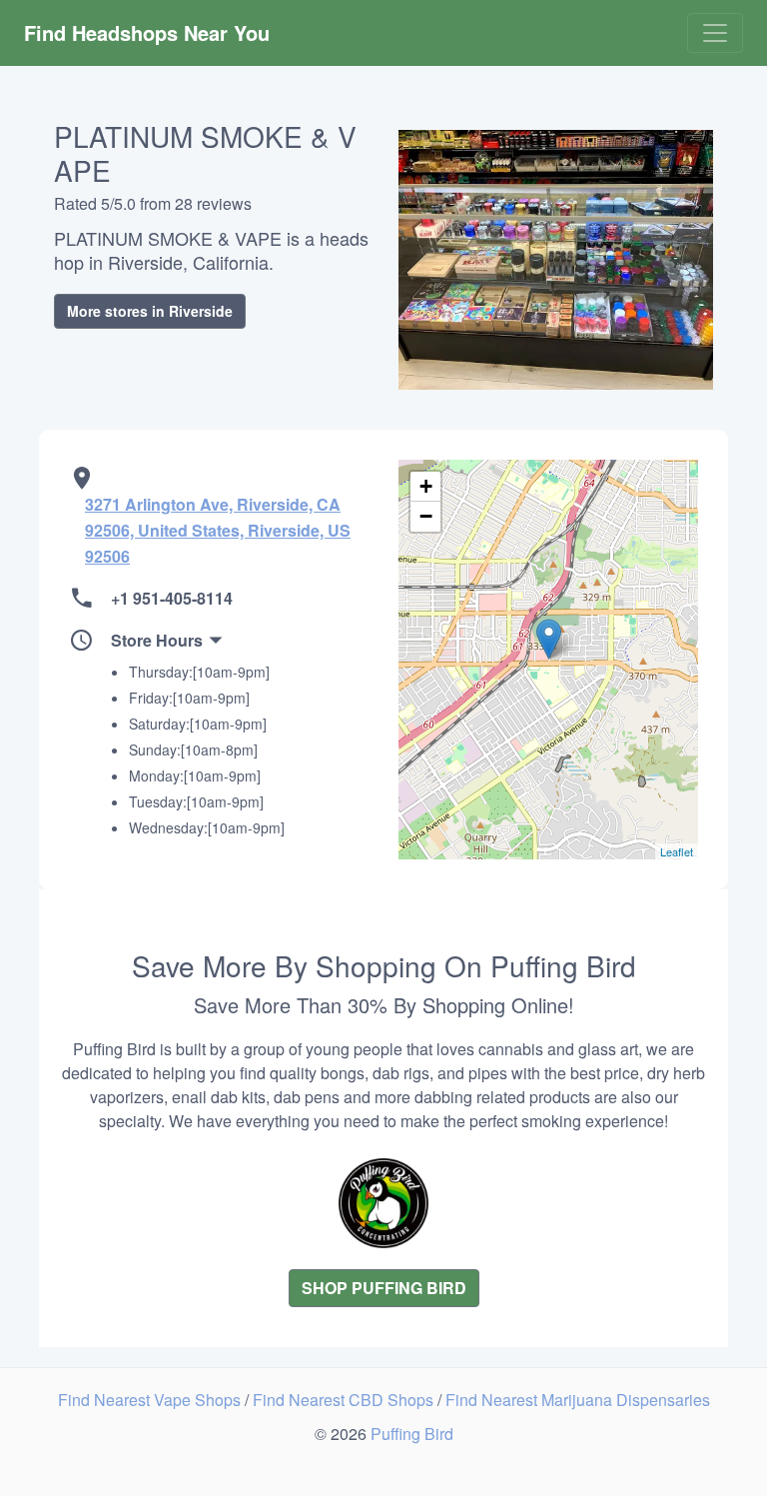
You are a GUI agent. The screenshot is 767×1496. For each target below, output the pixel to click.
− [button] (425, 516)
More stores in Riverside (150, 311)
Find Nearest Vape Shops (151, 1399)
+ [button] (425, 486)
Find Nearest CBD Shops (345, 1399)
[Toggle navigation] (715, 33)
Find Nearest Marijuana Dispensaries (577, 1399)
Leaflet (676, 851)
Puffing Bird (412, 1433)
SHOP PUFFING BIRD (384, 1287)
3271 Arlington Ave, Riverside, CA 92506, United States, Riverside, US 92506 (218, 530)
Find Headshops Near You (147, 32)
